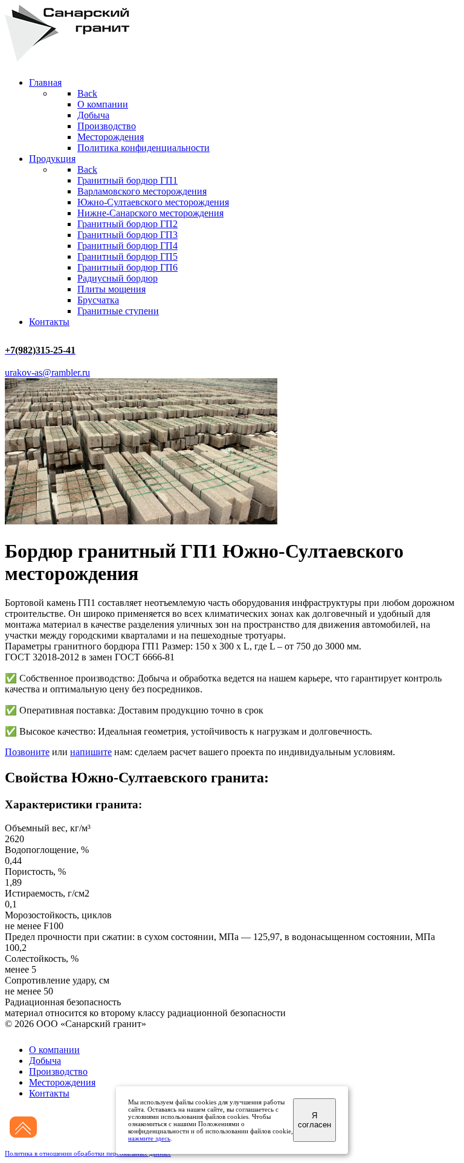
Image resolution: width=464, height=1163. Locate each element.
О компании (54, 1050)
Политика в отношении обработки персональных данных (88, 1153)
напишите (91, 752)
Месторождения (62, 1082)
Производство (58, 1071)
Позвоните (27, 752)
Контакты (49, 1093)
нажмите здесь (149, 1138)
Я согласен (314, 1120)
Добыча (45, 1060)
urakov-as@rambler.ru (47, 372)
